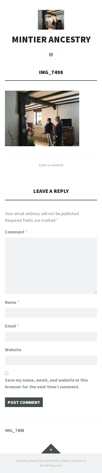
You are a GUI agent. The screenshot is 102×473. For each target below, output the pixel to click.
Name (12, 302)
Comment (16, 232)
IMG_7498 (14, 430)
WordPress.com (50, 465)
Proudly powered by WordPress (37, 461)
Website (13, 349)
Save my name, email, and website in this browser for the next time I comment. (46, 383)
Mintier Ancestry (51, 39)
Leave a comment (51, 165)
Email (12, 326)
